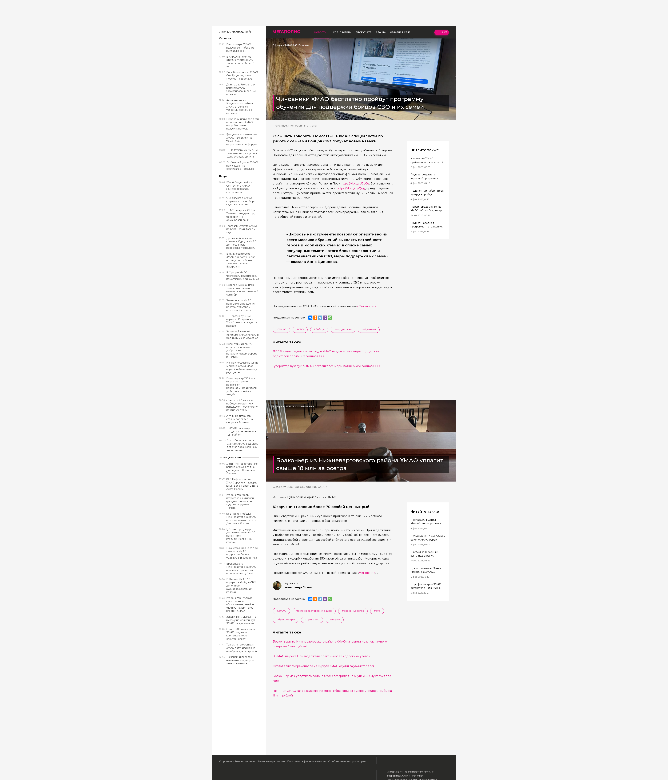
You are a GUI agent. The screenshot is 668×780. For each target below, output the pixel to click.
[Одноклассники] (315, 318)
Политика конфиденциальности (306, 761)
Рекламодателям (245, 761)
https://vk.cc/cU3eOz (355, 183)
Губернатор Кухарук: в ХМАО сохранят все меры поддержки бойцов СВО (326, 366)
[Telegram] (320, 318)
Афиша (381, 32)
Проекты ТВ (363, 32)
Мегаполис (367, 572)
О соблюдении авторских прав (347, 761)
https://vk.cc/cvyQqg (351, 188)
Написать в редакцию (271, 761)
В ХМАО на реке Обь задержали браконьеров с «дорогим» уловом (322, 656)
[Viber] (325, 318)
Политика (304, 45)
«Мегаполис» (366, 306)
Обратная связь (401, 32)
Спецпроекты (342, 32)
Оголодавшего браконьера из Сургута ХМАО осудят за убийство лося (324, 666)
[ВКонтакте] (310, 318)
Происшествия (305, 406)
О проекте (225, 761)
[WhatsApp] (330, 318)
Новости (320, 32)
